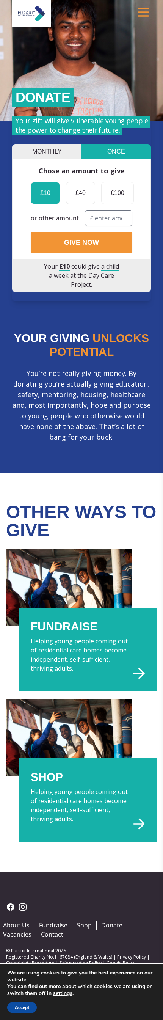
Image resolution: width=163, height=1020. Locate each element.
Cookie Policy (121, 963)
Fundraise (53, 925)
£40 (80, 193)
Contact (52, 934)
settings (62, 993)
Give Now (81, 242)
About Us (16, 925)
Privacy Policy (131, 957)
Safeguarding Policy (81, 963)
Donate (111, 925)
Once (116, 151)
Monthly (47, 151)
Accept (22, 1007)
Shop (84, 925)
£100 (117, 193)
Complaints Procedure (30, 963)
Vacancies (17, 934)
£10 (45, 193)
